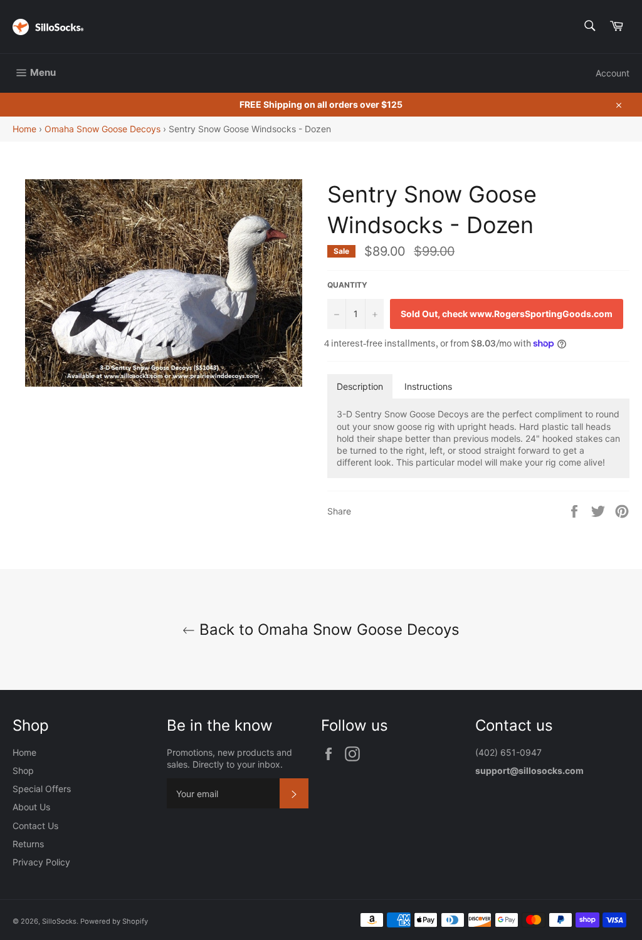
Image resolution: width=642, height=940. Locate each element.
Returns (28, 843)
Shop (23, 770)
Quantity (347, 285)
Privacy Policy (41, 862)
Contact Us (35, 825)
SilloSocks (59, 921)
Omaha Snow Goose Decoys (102, 128)
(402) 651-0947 (509, 752)
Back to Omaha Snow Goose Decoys (327, 629)
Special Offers (42, 788)
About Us (31, 807)
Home (24, 128)
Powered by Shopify (114, 921)
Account (612, 73)
